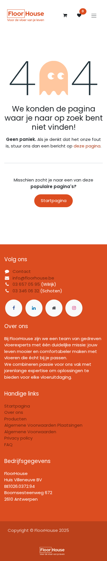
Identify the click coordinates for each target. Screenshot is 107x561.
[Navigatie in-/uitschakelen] (94, 15)
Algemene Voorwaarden (30, 432)
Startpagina (53, 200)
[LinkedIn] (34, 308)
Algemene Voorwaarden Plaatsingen (43, 425)
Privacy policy (18, 438)
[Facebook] (13, 308)
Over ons (13, 412)
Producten (15, 419)
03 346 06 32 (26, 291)
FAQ (8, 445)
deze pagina (87, 146)
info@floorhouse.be (33, 278)
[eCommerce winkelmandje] (65, 15)
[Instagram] (73, 308)
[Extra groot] (53, 308)
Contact (22, 271)
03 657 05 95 (26, 284)
